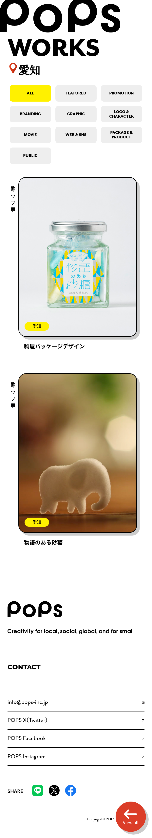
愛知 (36, 326)
